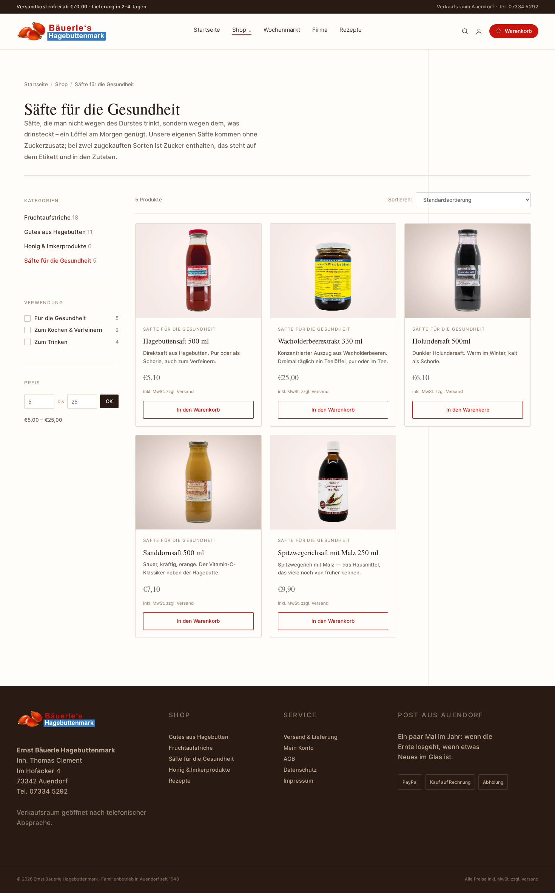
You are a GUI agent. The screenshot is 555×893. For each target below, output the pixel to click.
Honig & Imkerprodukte (57, 246)
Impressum (298, 780)
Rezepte (350, 30)
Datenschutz (300, 769)
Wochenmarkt (282, 30)
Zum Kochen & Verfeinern (76, 330)
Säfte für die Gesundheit (60, 260)
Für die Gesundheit (76, 318)
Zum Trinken (76, 342)
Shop (239, 30)
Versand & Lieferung (311, 737)
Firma (319, 30)
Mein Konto (299, 747)
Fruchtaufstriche (51, 217)
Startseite (207, 30)
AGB (289, 758)
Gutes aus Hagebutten (58, 231)
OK (109, 401)
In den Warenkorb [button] (198, 410)
